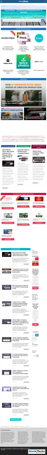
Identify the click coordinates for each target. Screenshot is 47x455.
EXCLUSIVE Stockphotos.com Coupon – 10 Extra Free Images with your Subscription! (23, 220)
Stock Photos (31, 137)
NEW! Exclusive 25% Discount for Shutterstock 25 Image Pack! (23, 203)
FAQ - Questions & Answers (23, 158)
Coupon (35, 264)
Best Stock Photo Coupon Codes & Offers (23, 194)
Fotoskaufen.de (22, 449)
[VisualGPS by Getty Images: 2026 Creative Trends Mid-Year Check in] (6, 387)
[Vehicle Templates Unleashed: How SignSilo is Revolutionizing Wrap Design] (6, 337)
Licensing (23, 160)
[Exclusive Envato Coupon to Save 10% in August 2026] (8, 231)
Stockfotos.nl (44, 449)
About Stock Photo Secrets (5, 426)
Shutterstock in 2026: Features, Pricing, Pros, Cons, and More (8, 48)
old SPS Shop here (37, 17)
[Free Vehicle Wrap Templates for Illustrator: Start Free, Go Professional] (6, 354)
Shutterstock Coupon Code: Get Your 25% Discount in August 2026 (8, 203)
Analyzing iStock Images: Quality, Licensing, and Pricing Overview (23, 49)
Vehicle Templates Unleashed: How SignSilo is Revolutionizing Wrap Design (20, 339)
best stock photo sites (16, 136)
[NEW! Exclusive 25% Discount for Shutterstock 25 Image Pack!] (23, 199)
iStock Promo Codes (14, 137)
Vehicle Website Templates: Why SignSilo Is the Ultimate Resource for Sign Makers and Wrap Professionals (20, 322)
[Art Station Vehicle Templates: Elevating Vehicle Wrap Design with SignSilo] (6, 403)
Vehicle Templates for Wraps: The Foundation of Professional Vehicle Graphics (20, 372)
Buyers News (10, 165)
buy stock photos (20, 139)
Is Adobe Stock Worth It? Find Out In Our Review (8, 72)
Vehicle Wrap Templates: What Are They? (38, 152)
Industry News (23, 79)
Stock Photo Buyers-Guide (8, 146)
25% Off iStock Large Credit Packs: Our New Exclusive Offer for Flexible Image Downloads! (39, 203)
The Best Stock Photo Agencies (23, 29)
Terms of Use (27, 426)
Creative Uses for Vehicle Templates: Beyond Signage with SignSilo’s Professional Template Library (19, 304)
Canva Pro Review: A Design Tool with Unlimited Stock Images (39, 48)
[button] (42, 20)
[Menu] (1, 1)
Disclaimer (22, 426)
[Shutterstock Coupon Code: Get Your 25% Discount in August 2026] (8, 199)
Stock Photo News (15, 249)
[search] (22, 20)
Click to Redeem (39, 72)
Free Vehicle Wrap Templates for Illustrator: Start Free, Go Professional (20, 356)
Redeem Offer (8, 52)
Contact (12, 426)
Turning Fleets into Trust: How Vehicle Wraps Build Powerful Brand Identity (20, 270)
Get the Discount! (23, 53)
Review (36, 261)
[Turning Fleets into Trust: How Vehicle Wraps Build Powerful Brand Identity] (6, 269)
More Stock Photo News (15, 419)
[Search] (45, 1)
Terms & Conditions (21, 442)
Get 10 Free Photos (8, 222)
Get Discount (39, 222)
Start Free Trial (39, 52)
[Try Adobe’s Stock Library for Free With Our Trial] (8, 215)
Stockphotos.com (15, 17)
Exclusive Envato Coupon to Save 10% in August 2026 (7, 236)
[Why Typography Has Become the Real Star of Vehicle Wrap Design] (6, 285)
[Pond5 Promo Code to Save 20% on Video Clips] (39, 215)
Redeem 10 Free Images (23, 76)
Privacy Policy (17, 426)
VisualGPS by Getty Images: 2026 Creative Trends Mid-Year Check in (20, 388)
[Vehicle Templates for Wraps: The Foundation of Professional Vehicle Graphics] (6, 370)
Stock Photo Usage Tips (23, 146)
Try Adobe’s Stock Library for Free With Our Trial (7, 220)
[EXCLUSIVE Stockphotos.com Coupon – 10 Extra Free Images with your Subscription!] (23, 215)
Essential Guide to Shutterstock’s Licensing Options (23, 151)
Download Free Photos (8, 75)
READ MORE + (20, 184)
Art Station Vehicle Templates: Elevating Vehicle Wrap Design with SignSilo (20, 405)
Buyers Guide (5, 165)
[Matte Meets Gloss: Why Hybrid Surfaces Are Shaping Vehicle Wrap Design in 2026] (6, 252)
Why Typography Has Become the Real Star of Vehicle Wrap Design (20, 287)
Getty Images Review (39, 70)
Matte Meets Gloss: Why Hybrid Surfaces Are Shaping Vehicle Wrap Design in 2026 (8, 154)
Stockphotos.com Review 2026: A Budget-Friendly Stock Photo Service (23, 72)
